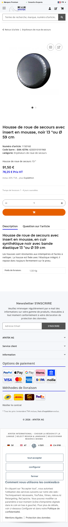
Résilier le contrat (12, 405)
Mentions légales (13, 517)
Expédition (29, 178)
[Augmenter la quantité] (61, 203)
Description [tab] (10, 226)
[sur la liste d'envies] (58, 47)
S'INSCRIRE (53, 325)
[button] (50, 8)
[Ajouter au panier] (5, 39)
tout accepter (35, 457)
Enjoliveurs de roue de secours (30, 152)
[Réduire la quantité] (6, 203)
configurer (34, 467)
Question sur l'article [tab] (36, 226)
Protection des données (38, 517)
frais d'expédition (45, 411)
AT (25, 445)
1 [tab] (32, 108)
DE (12, 445)
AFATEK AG (38, 419)
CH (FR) (57, 445)
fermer (34, 476)
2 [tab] (36, 108)
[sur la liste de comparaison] (50, 47)
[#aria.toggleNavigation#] (4, 7)
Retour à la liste (12, 29)
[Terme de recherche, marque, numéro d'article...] (61, 17)
